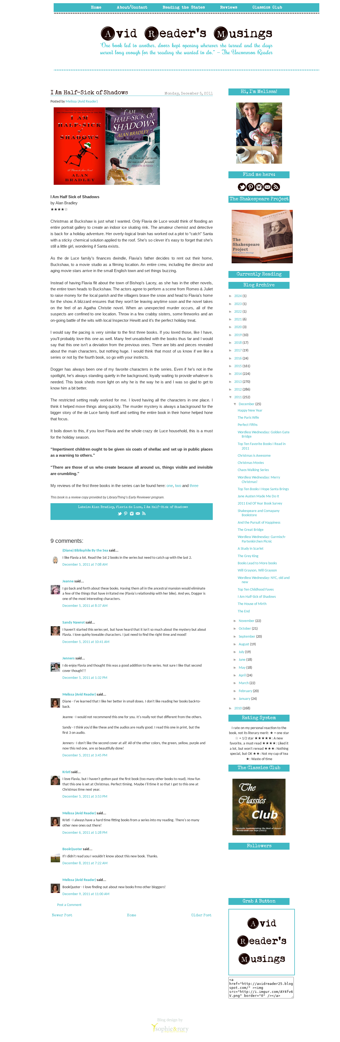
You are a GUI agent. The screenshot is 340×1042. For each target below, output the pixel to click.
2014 (238, 374)
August (244, 644)
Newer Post (62, 915)
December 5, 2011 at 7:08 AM (85, 565)
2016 (238, 359)
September (247, 637)
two (178, 485)
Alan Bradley (103, 507)
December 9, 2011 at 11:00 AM (85, 894)
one (170, 485)
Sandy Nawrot (73, 623)
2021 (238, 319)
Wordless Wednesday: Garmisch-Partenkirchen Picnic (262, 539)
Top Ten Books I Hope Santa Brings (263, 489)
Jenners (68, 658)
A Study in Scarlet (251, 549)
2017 (238, 351)
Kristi (66, 772)
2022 (238, 312)
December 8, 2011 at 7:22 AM (85, 863)
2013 (238, 382)
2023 (238, 304)
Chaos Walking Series (253, 470)
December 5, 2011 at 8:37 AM (85, 606)
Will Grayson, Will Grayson (257, 571)
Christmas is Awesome (254, 456)
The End (244, 611)
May (242, 668)
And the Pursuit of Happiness (259, 523)
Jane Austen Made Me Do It (258, 496)
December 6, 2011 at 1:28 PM (84, 833)
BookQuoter (72, 849)
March (244, 683)
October (245, 629)
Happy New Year (250, 411)
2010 (238, 708)
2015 (238, 366)
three (194, 485)
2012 (238, 390)
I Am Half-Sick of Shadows (166, 507)
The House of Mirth (252, 604)
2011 (238, 397)
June (242, 660)
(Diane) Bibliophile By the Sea (85, 551)
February (246, 691)
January (245, 699)
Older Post (201, 915)
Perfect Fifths (247, 425)
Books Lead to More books (257, 563)
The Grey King (248, 556)
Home (131, 915)
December (247, 404)
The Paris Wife (248, 418)
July (242, 652)
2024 (238, 296)
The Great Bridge (251, 530)
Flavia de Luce (129, 507)
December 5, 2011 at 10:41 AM (85, 642)
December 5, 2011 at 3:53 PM (84, 797)
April (242, 675)
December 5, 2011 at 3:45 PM (84, 755)
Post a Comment (69, 905)
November (247, 621)
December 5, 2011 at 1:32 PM (84, 678)
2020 (238, 327)
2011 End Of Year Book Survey (260, 504)
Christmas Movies (251, 463)
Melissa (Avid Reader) (79, 695)
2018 (238, 343)
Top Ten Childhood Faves (256, 590)
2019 (238, 335)
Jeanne (68, 581)
